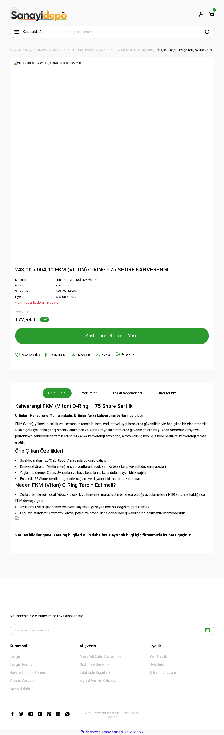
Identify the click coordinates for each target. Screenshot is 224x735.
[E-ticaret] (111, 732)
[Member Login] (201, 14)
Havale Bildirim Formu (27, 672)
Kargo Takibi (20, 688)
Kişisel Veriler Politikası (98, 680)
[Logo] (38, 14)
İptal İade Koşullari (95, 672)
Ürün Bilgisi (57, 393)
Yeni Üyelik (158, 657)
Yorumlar (89, 393)
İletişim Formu (21, 664)
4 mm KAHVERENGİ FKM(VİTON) (77, 279)
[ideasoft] (89, 732)
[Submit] (207, 630)
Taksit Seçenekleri (127, 393)
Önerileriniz (167, 393)
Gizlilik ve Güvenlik (94, 664)
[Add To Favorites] (27, 354)
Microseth (62, 285)
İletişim (15, 657)
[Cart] (211, 14)
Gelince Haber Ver (112, 335)
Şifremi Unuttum (163, 672)
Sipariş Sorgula (22, 680)
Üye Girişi (157, 664)
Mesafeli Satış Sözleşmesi (101, 657)
